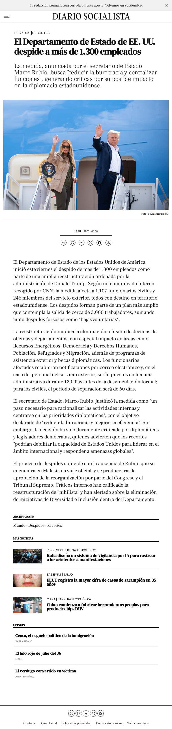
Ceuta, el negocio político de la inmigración (54, 635)
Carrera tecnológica (74, 599)
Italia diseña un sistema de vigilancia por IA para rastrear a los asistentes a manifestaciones (101, 557)
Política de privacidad (76, 723)
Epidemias (54, 574)
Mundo (19, 525)
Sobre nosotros (138, 723)
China (51, 599)
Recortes (40, 33)
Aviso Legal (49, 723)
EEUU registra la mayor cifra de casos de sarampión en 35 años (101, 582)
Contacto (29, 723)
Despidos (22, 33)
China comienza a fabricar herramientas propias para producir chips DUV (98, 607)
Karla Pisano (23, 641)
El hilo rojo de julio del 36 (38, 653)
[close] (166, 5)
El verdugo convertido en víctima (45, 671)
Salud (68, 574)
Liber (18, 659)
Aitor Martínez (24, 676)
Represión (55, 550)
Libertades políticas (80, 550)
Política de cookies (109, 723)
